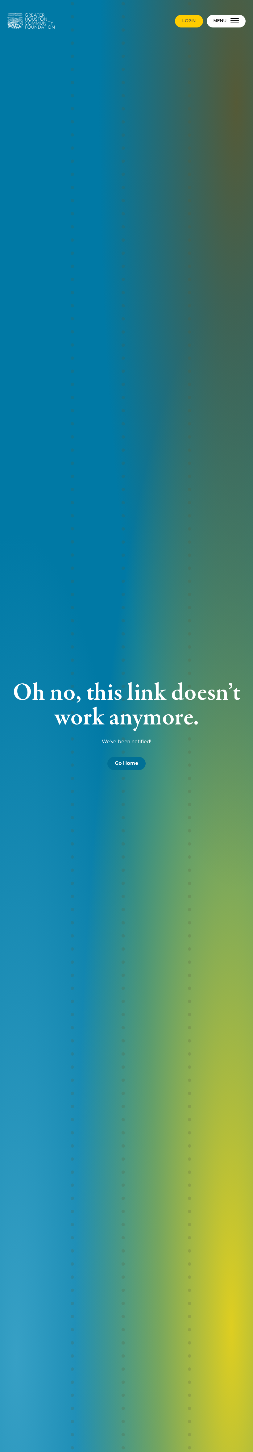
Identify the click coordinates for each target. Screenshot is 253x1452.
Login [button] (189, 21)
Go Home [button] (126, 763)
